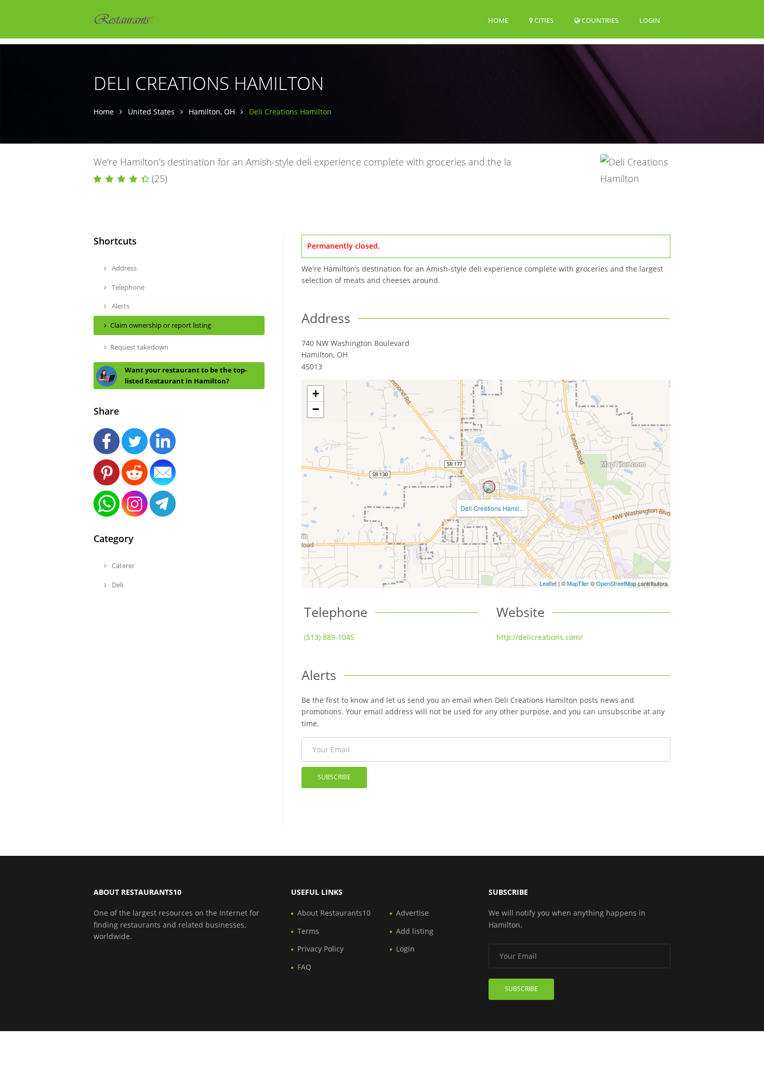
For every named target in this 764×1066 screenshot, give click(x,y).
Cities (543, 20)
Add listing (414, 931)
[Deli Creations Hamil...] (489, 487)
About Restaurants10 (334, 913)
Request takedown (139, 347)
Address (123, 268)
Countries (599, 20)
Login (649, 20)
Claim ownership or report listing (160, 325)
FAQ (304, 967)
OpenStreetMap (616, 583)
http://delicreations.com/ (539, 637)
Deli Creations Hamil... (492, 508)
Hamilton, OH (212, 112)
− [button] (315, 409)
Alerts (119, 306)
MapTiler (578, 583)
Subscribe (334, 777)
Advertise (412, 913)
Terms (308, 931)
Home (498, 20)
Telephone (127, 287)
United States (151, 112)
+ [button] (315, 393)
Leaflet (548, 583)
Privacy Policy (320, 949)
